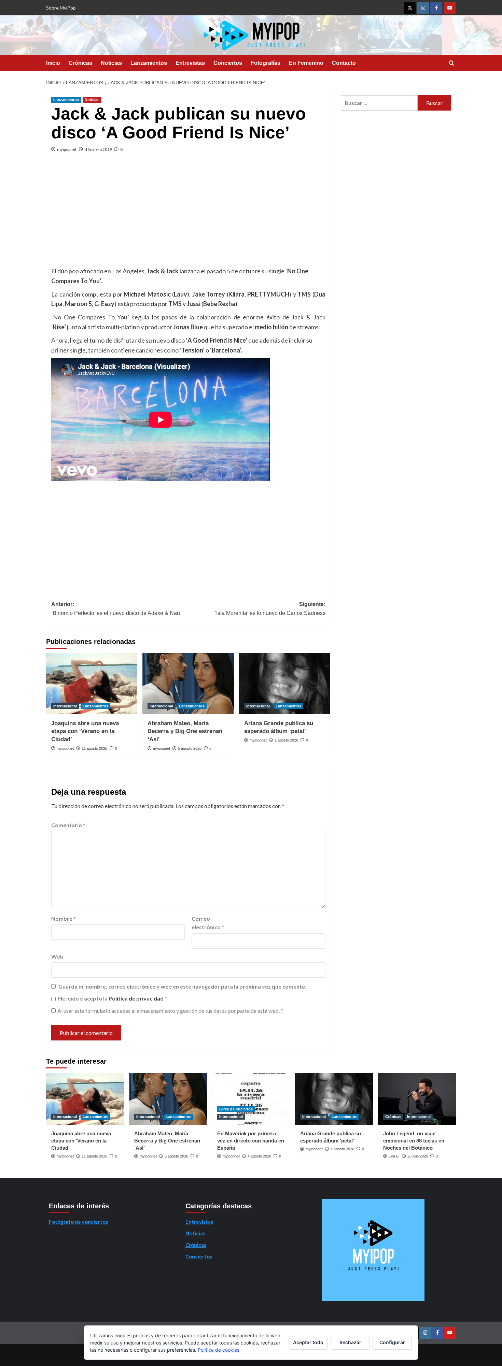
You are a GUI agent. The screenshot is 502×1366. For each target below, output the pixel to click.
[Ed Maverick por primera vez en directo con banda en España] (251, 1099)
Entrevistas (190, 63)
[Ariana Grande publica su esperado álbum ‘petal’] (284, 683)
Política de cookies (218, 1350)
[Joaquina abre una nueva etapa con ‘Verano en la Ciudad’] (91, 683)
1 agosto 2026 (286, 740)
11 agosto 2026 (94, 748)
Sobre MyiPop (61, 8)
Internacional (65, 706)
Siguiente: (270, 608)
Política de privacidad (137, 998)
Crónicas (80, 63)
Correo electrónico (208, 923)
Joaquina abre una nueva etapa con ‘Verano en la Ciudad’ (85, 731)
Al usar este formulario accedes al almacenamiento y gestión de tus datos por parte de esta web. (170, 1010)
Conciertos (227, 63)
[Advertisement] (188, 215)
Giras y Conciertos (236, 1109)
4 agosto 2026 (259, 1156)
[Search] (451, 63)
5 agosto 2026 (189, 748)
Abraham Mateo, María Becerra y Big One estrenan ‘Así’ (185, 731)
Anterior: (115, 608)
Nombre (63, 918)
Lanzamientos (148, 63)
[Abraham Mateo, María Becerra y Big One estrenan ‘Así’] (188, 683)
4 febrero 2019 (98, 149)
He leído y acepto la (112, 998)
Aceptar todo (308, 1342)
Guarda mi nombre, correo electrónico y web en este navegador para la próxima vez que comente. (182, 986)
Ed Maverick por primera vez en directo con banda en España (250, 1141)
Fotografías (265, 63)
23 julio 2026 (417, 1156)
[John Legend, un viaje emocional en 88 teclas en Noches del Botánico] (417, 1099)
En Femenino (306, 63)
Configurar (392, 1342)
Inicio (53, 63)
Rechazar (350, 1342)
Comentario (68, 825)
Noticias (111, 63)
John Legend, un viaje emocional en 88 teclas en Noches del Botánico (413, 1141)
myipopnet (66, 149)
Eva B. (394, 1156)
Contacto (344, 63)
